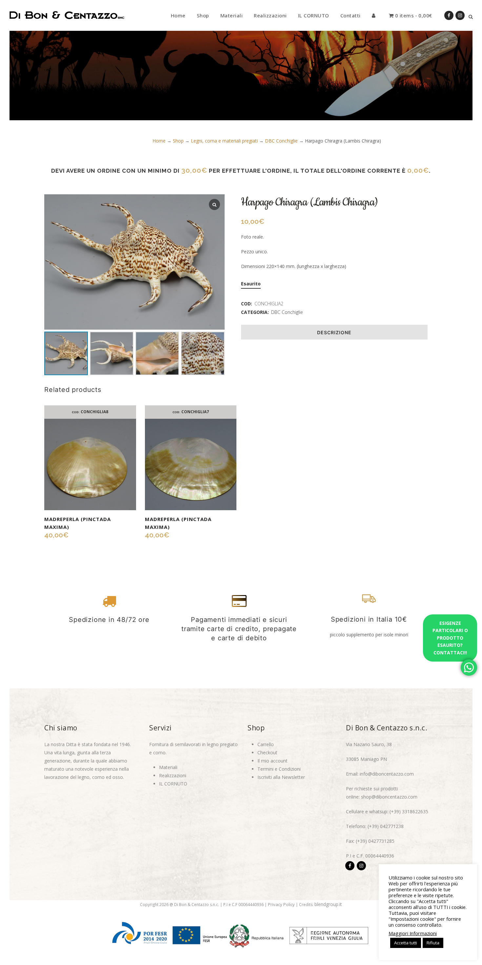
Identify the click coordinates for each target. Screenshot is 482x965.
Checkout (267, 752)
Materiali (168, 767)
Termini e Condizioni (279, 769)
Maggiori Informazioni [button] (413, 933)
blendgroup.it (328, 904)
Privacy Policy (281, 904)
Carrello (265, 744)
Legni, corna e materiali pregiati (224, 141)
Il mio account (272, 761)
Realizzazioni (172, 775)
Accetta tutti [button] (405, 943)
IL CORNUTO (173, 784)
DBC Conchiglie (281, 141)
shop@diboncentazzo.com (389, 797)
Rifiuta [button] (433, 943)
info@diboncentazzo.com (387, 774)
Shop (178, 141)
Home (159, 141)
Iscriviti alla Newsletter (281, 777)
